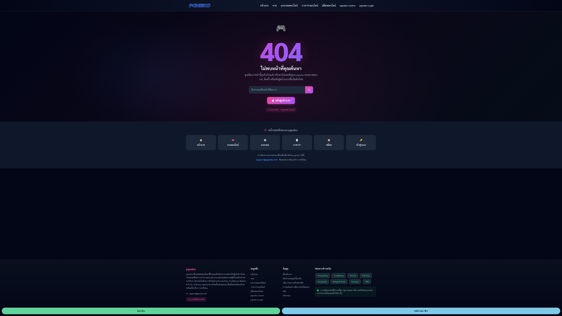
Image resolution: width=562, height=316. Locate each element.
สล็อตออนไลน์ (329, 5)
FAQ (284, 291)
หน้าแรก (264, 5)
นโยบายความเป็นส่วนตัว (293, 282)
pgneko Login (366, 5)
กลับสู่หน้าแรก (282, 100)
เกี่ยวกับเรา (287, 274)
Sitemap (286, 295)
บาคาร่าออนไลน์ (310, 5)
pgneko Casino (347, 5)
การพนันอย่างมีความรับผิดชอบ (296, 287)
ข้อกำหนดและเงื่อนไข (292, 278)
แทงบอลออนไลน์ (289, 5)
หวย (275, 5)
